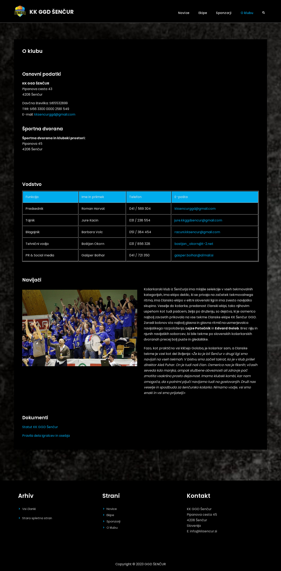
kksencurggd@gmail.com (54, 114)
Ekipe (203, 13)
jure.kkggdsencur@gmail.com (198, 220)
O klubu (247, 13)
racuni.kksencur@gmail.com (197, 232)
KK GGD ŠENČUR (51, 12)
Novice (183, 13)
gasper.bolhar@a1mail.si (193, 255)
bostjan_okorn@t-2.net (193, 243)
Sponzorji (224, 13)
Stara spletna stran (37, 518)
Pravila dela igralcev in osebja (46, 435)
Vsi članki (29, 509)
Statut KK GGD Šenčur (40, 427)
